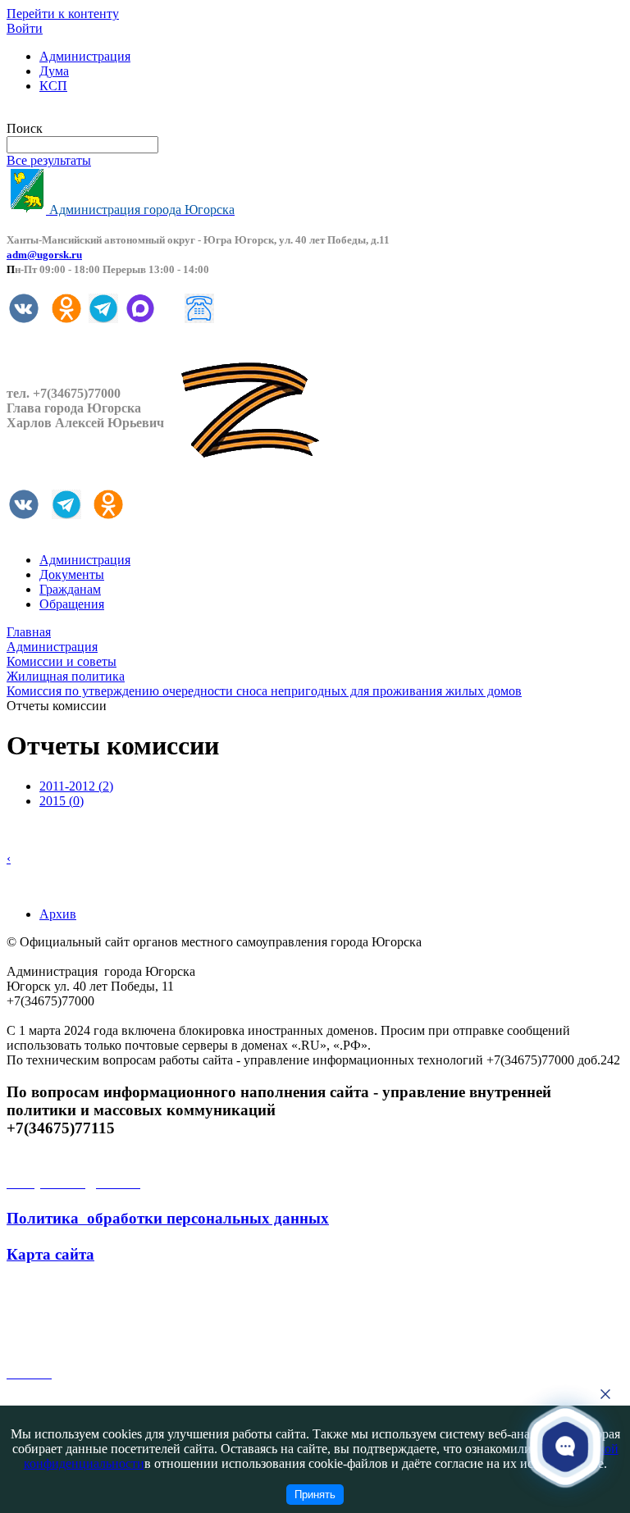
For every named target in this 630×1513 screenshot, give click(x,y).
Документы (71, 574)
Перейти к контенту (63, 14)
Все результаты (49, 160)
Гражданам (70, 589)
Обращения (71, 604)
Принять (315, 1494)
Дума (54, 71)
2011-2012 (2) (76, 786)
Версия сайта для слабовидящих (97, 114)
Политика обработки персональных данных (168, 1218)
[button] (565, 1446)
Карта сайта (50, 1254)
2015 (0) (61, 801)
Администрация (84, 56)
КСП (53, 86)
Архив (57, 914)
